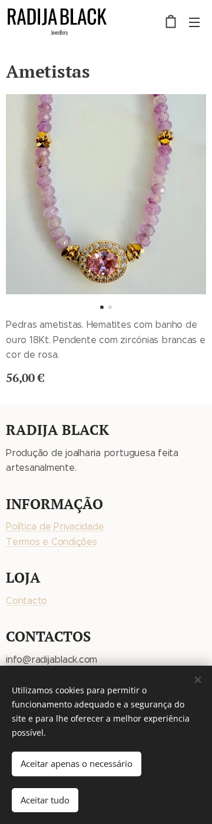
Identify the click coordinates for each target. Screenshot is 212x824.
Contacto (26, 600)
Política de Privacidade (55, 526)
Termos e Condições (51, 541)
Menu (194, 22)
